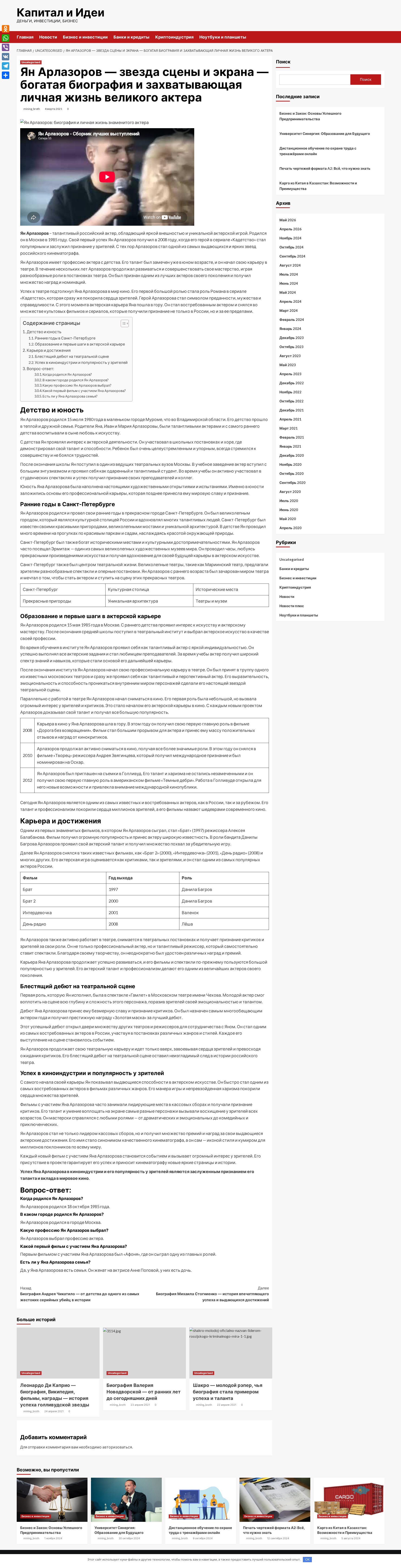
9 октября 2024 (203, 1538)
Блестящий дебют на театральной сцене (72, 356)
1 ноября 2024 (53, 1538)
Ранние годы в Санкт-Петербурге (65, 338)
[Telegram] (5, 66)
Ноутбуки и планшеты (222, 37)
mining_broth (31, 109)
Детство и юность (44, 331)
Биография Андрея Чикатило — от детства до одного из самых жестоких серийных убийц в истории (79, 1294)
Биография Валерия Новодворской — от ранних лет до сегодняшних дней (144, 1391)
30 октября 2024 (129, 1538)
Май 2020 (287, 519)
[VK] (5, 56)
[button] (122, 324)
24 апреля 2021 (54, 1411)
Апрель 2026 (290, 229)
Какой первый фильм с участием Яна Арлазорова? (84, 391)
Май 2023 (287, 365)
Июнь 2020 (288, 510)
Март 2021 (288, 428)
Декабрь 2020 (291, 455)
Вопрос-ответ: (40, 368)
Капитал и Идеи (60, 12)
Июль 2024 (288, 274)
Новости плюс (291, 606)
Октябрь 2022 (291, 401)
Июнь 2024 (288, 283)
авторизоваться (117, 1447)
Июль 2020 (288, 501)
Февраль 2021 (291, 437)
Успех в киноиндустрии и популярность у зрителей (81, 362)
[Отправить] (5, 75)
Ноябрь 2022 (290, 392)
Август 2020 (290, 491)
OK (307, 1559)
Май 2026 (287, 220)
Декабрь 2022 (291, 383)
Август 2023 (290, 356)
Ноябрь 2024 (290, 238)
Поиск (283, 62)
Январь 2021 (290, 446)
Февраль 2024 (291, 319)
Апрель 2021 (290, 419)
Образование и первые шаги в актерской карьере (80, 344)
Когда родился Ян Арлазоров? (67, 374)
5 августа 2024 (350, 1538)
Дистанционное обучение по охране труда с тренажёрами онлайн (317, 151)
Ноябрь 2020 (290, 464)
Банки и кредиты (131, 37)
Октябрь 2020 (291, 473)
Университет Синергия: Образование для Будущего (324, 133)
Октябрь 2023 (291, 347)
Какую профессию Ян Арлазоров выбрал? (76, 385)
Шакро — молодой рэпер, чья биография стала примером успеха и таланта (227, 1391)
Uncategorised (31, 62)
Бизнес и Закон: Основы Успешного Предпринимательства (310, 116)
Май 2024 (287, 292)
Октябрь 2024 (291, 247)
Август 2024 (290, 265)
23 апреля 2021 (140, 1404)
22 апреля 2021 (226, 1404)
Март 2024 (288, 310)
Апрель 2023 (290, 374)
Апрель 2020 (290, 528)
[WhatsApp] (5, 38)
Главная (25, 37)
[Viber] (5, 47)
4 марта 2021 (53, 109)
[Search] (382, 37)
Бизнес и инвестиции (85, 37)
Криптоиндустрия (174, 37)
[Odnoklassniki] (5, 28)
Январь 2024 (290, 328)
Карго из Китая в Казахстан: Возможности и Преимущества (318, 186)
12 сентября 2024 (278, 1538)
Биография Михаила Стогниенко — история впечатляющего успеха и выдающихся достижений (212, 1294)
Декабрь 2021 (291, 410)
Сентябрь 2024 (292, 256)
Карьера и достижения (49, 350)
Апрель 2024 (290, 301)
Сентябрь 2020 (292, 482)
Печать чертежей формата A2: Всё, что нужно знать (324, 168)
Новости (48, 37)
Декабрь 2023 (291, 338)
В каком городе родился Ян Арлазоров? (75, 380)
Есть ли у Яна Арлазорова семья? (69, 396)
